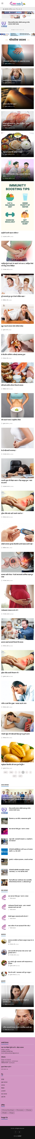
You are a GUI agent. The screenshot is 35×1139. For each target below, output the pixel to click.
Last (20, 776)
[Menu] (2, 3)
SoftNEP (19, 1136)
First (5, 772)
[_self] (17, 35)
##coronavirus (20, 1110)
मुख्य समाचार (4, 1082)
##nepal (11, 1113)
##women (28, 1110)
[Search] (33, 3)
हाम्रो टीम (3, 1097)
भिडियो (2, 1088)
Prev (11, 772)
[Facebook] (15, 1132)
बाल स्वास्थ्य (4, 1094)
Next (14, 776)
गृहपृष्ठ (2, 1079)
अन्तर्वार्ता (3, 1091)
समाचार (3, 1085)
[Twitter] (19, 1132)
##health (4, 1113)
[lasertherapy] (17, 12)
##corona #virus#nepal (8, 1110)
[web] (17, 17)
